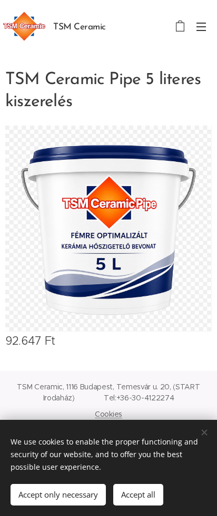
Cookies (108, 414)
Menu (201, 26)
